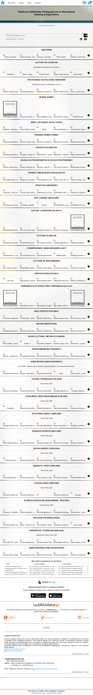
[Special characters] (85, 39)
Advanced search (11, 39)
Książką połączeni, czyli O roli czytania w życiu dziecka (75, 574)
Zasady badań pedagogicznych (13, 566)
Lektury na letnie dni (12, 636)
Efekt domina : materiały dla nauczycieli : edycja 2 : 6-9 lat (48, 574)
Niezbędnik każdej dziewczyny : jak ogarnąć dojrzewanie (48, 566)
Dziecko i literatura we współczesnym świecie (73, 568)
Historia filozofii (9, 570)
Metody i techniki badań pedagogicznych (16, 574)
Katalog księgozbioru (46, 25)
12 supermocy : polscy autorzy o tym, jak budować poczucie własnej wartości (53, 570)
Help (29, 3)
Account (38, 3)
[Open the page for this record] (10, 55)
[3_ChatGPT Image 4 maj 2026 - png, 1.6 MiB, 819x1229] (45, 669)
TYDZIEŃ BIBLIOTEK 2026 (14, 659)
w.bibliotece (52, 610)
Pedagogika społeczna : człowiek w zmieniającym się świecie (21, 568)
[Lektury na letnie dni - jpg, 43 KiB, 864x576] (13, 650)
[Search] (85, 35)
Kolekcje (21, 39)
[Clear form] (81, 39)
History (21, 3)
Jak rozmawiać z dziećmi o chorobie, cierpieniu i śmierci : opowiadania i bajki (53, 572)
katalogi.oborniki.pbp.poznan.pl (14, 649)
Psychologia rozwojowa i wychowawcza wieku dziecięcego (20, 572)
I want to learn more (38, 693)
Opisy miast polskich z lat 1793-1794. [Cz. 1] (73, 566)
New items (11, 3)
